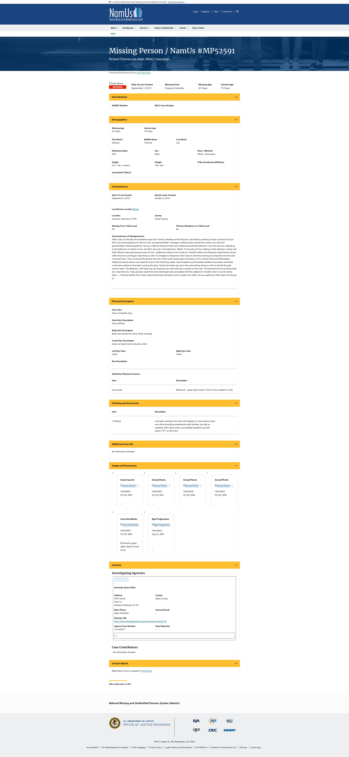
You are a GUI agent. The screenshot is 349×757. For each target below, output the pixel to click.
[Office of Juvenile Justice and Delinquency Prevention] (196, 731)
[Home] (126, 14)
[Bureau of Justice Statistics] (213, 723)
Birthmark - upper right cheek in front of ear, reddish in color (204, 390)
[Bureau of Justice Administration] (196, 719)
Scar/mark (117, 390)
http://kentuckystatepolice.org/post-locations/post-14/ (140, 621)
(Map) (136, 209)
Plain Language (139, 747)
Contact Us (227, 11)
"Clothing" (116, 421)
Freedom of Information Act (223, 747)
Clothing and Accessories (125, 403)
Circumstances (120, 186)
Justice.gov (256, 747)
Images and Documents (124, 465)
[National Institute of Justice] (229, 720)
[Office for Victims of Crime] (213, 730)
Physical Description (123, 301)
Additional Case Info (122, 444)
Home (113, 33)
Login (195, 11)
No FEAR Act (201, 747)
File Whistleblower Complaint (115, 747)
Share (238, 12)
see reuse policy (143, 72)
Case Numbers (119, 97)
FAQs (216, 11)
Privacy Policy (155, 747)
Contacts (116, 565)
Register (206, 11)
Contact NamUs (120, 663)
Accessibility (92, 747)
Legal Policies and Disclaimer (178, 747)
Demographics (119, 119)
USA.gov (243, 747)
